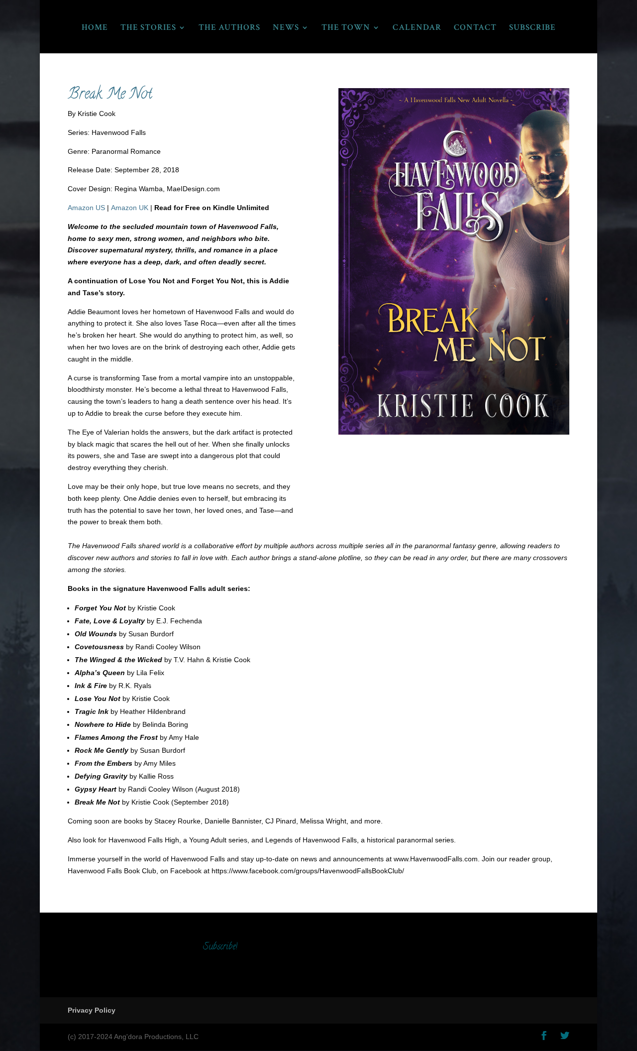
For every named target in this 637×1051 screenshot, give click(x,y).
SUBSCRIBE (532, 28)
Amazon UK (129, 208)
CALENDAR (417, 28)
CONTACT (475, 28)
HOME (95, 28)
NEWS (286, 28)
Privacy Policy (91, 1010)
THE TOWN (345, 28)
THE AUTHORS (229, 28)
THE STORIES (148, 28)
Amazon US (86, 208)
